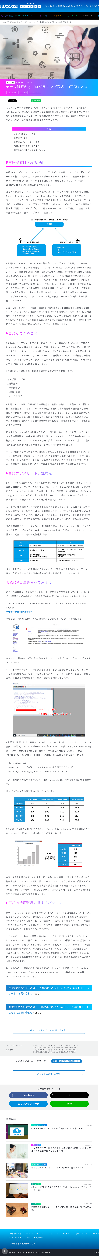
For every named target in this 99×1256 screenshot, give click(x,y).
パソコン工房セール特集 (48, 1073)
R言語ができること (23, 138)
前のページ (5, 1251)
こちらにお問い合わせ (20, 993)
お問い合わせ (45, 1253)
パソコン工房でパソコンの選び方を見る (49, 1030)
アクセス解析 (12, 92)
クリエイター (81, 1234)
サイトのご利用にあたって (27, 1253)
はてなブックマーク (28, 1103)
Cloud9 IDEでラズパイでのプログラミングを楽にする (57, 1128)
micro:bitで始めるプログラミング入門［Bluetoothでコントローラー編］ (61, 1188)
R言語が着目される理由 (25, 134)
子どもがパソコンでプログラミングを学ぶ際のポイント (57, 1167)
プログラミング (35, 92)
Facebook (28, 1095)
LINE (69, 1103)
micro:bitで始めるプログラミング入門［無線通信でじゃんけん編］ (61, 1208)
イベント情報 (15, 1238)
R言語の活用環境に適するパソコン (30, 150)
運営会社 (11, 1253)
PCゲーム (67, 1234)
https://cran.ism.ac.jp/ (19, 611)
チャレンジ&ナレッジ (35, 1234)
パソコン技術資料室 (34, 1238)
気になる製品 (15, 1234)
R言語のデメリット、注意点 (27, 142)
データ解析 (23, 92)
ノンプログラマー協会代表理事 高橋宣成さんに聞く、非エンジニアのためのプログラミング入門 (61, 1149)
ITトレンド (11, 82)
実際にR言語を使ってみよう (27, 146)
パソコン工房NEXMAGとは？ (22, 1244)
